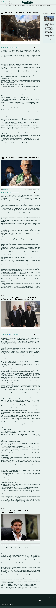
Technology (48, 5)
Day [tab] (52, 13)
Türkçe (6, 1)
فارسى (10, 1)
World (13, 5)
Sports (33, 5)
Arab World (9, 5)
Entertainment (37, 5)
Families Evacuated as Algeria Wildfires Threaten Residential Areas (49, 32)
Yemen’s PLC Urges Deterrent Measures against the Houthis (48, 40)
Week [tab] (54, 13)
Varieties (23, 5)
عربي (1, 1)
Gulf (6, 5)
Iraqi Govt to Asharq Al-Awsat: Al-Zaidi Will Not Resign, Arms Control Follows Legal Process (18, 298)
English (4, 1)
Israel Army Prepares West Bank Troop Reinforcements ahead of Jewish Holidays (49, 36)
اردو (8, 1)
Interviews (19, 5)
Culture (30, 5)
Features (44, 5)
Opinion (16, 5)
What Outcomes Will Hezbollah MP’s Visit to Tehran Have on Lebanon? (49, 28)
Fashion (41, 5)
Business (27, 5)
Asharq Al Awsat (5, 189)
